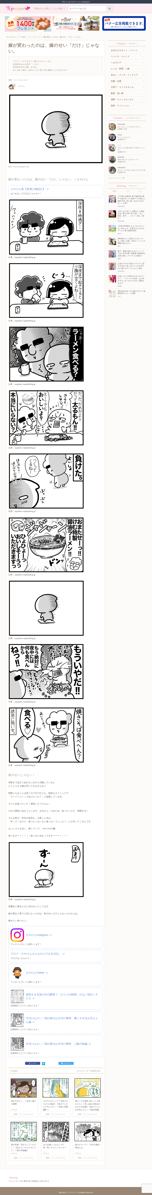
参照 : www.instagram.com (18, 167)
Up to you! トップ (13, 37)
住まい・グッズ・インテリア (124, 75)
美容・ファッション (120, 105)
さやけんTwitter (35, 972)
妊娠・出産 (116, 81)
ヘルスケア (116, 62)
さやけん (21, 86)
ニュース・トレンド (120, 56)
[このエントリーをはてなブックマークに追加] (43, 1063)
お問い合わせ (44, 1181)
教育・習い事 (117, 93)
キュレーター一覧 (117, 178)
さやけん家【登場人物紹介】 (28, 189)
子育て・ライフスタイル (122, 87)
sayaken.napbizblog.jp (25, 257)
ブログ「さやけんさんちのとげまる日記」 (36, 953)
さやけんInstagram (37, 934)
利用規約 (34, 1181)
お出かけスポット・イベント (124, 50)
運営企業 (27, 1181)
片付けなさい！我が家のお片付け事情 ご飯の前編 (57, 1043)
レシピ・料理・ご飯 (120, 68)
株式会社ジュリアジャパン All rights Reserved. (76, 1192)
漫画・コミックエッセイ (32, 37)
